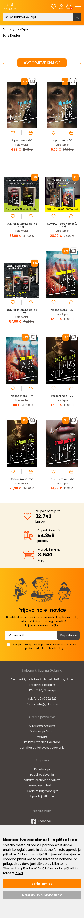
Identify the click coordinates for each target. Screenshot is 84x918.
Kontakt (42, 737)
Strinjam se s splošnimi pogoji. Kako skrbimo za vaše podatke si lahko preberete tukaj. (44, 646)
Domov (7, 29)
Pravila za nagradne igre (42, 791)
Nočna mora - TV (22, 396)
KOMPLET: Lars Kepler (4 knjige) (21, 311)
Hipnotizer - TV (62, 140)
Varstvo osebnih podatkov (42, 780)
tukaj (19, 873)
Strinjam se (42, 883)
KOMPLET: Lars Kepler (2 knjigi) (21, 225)
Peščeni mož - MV (62, 396)
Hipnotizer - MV (22, 140)
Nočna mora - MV (62, 310)
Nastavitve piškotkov (42, 895)
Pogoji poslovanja (42, 775)
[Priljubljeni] (53, 6)
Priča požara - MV (62, 479)
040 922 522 (48, 699)
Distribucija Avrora (42, 731)
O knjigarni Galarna (42, 726)
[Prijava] (61, 6)
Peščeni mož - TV (22, 479)
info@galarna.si (47, 704)
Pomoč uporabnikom (42, 785)
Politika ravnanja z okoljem (42, 742)
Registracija (42, 769)
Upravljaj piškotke (42, 796)
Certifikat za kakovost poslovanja (42, 747)
